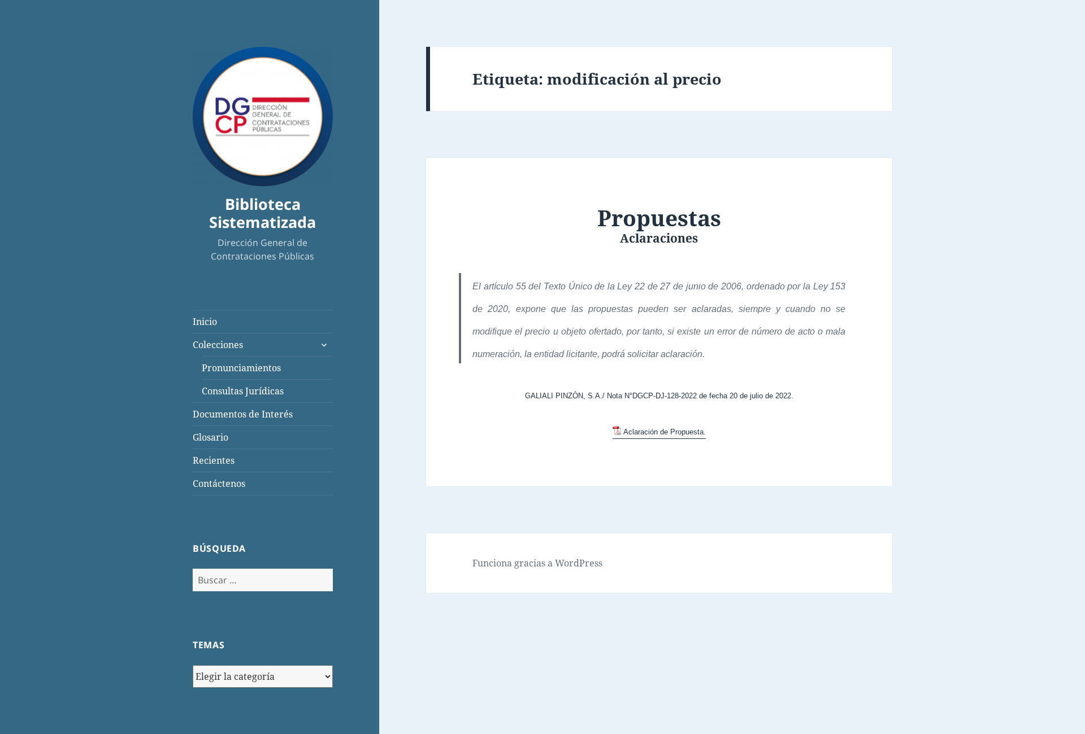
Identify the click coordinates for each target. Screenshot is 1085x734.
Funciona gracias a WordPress (537, 563)
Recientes (214, 460)
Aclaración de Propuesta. (664, 432)
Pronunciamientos (241, 368)
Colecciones (218, 345)
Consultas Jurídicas (243, 391)
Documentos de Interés (243, 414)
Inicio (205, 321)
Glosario (210, 437)
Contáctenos (219, 483)
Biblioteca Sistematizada (262, 213)
